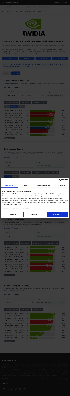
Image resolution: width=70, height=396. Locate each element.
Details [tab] (26, 185)
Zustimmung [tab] (9, 185)
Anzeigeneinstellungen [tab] (43, 185)
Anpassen (34, 214)
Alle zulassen (57, 214)
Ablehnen (13, 214)
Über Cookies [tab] (61, 185)
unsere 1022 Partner (13, 194)
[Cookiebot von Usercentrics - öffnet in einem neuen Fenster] (60, 180)
